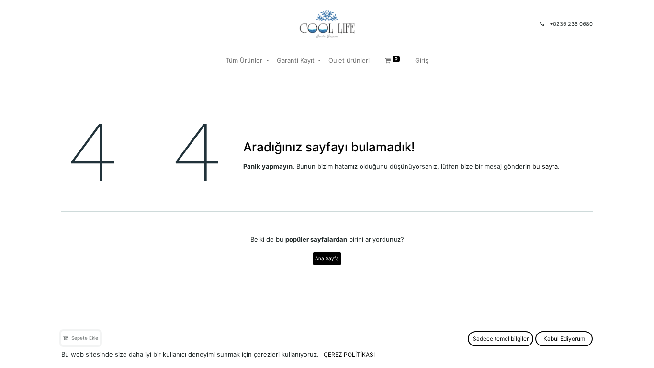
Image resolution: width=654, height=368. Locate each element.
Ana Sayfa (327, 258)
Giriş (421, 60)
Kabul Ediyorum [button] (564, 338)
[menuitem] (349, 60)
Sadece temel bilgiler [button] (501, 338)
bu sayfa (545, 166)
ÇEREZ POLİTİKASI (349, 354)
